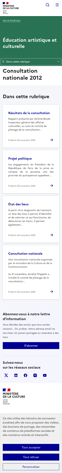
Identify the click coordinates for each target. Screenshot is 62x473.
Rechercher (47, 4)
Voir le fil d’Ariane (11, 20)
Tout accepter (31, 447)
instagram (35, 375)
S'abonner (31, 345)
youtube (44, 375)
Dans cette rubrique (18, 62)
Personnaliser (31, 467)
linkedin (15, 375)
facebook (25, 375)
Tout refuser (31, 457)
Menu (57, 4)
